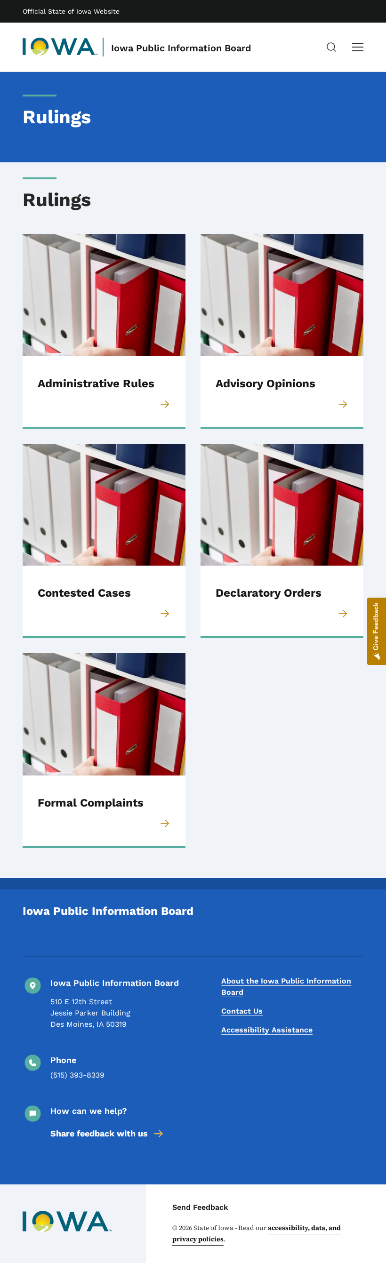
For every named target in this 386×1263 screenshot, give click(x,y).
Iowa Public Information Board (181, 48)
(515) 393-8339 (77, 1075)
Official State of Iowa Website (71, 11)
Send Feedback (200, 1207)
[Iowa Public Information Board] (60, 47)
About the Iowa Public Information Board (286, 986)
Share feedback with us (99, 1133)
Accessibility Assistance (267, 1029)
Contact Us (242, 1011)
